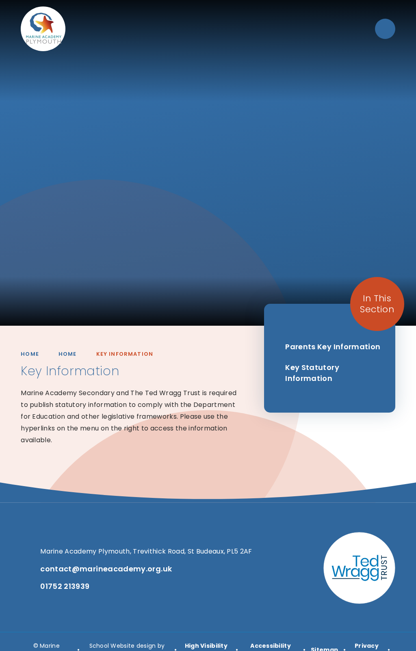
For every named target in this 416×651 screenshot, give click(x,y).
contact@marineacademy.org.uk (106, 569)
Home (30, 354)
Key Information (125, 354)
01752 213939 (64, 586)
